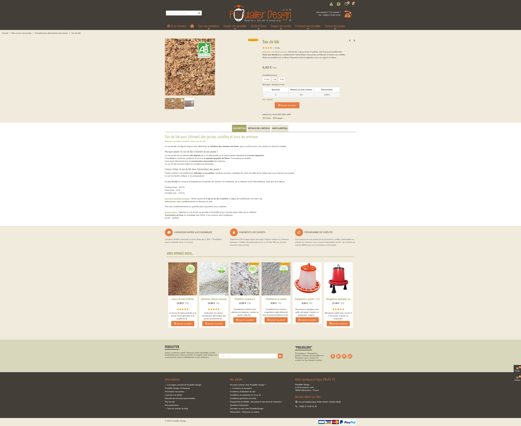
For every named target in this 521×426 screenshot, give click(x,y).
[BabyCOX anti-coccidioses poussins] (354, 41)
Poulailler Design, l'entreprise (177, 388)
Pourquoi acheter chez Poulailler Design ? (248, 385)
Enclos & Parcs (258, 26)
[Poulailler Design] (260, 13)
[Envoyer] (199, 13)
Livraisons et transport (242, 388)
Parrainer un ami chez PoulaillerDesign (246, 408)
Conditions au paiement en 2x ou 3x (245, 395)
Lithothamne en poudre (276, 298)
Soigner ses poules (281, 26)
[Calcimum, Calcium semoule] (213, 278)
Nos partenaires (172, 405)
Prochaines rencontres (174, 391)
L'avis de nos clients (173, 395)
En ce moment (178, 26)
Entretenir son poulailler (308, 26)
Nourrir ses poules (335, 26)
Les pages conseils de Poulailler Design (184, 385)
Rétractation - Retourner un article (244, 412)
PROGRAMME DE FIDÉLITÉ (318, 232)
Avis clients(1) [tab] (279, 128)
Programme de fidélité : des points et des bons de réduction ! (256, 402)
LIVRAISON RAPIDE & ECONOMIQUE (193, 232)
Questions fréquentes (239, 405)
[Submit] (280, 356)
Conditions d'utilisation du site (242, 391)
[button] (339, 4)
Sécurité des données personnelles (180, 398)
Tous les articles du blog (177, 408)
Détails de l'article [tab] (259, 128)
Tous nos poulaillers (208, 26)
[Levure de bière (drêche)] (182, 278)
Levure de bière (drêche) (183, 298)
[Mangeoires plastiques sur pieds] (338, 278)
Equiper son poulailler (235, 26)
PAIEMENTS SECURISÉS (252, 232)
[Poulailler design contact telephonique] (347, 14)
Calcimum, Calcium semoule (214, 298)
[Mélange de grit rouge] (350, 41)
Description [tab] (239, 128)
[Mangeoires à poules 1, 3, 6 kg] (307, 278)
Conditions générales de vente (243, 398)
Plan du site (170, 402)
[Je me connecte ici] (331, 4)
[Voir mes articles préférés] (346, 4)
